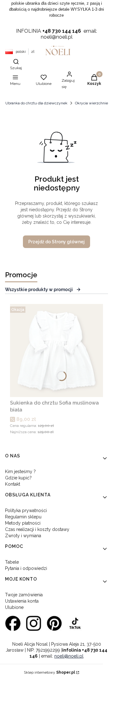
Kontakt (12, 484)
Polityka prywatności (26, 510)
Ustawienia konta (22, 601)
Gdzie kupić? (18, 477)
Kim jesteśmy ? (20, 471)
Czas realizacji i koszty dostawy (37, 529)
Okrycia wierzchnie (91, 103)
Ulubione (14, 607)
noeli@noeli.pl (68, 656)
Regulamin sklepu (23, 516)
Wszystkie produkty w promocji (39, 289)
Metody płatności (22, 523)
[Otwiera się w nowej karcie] (13, 623)
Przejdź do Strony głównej (56, 241)
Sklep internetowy (49, 672)
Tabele (12, 562)
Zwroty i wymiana (23, 535)
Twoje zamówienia (24, 594)
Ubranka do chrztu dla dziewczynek (36, 103)
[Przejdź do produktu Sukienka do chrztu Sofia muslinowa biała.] (56, 350)
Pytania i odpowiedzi (26, 568)
